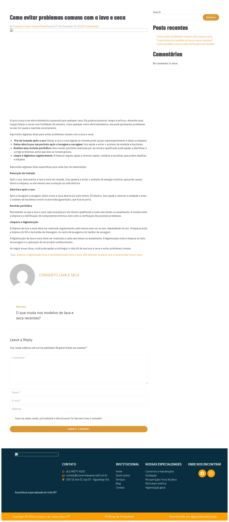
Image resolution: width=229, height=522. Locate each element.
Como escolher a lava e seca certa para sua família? (186, 44)
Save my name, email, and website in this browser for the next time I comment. (58, 418)
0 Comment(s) (91, 26)
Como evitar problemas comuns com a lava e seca (184, 36)
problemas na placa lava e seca (102, 254)
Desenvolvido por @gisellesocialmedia (192, 516)
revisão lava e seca (131, 254)
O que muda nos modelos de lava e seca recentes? (185, 40)
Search (157, 12)
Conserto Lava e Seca (25, 26)
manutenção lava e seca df (70, 254)
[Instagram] (211, 473)
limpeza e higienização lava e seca (36, 254)
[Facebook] (202, 473)
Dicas (43, 26)
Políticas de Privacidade (119, 516)
